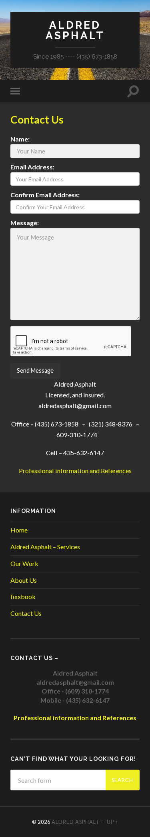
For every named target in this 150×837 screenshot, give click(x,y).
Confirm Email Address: (45, 195)
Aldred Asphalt (75, 30)
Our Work (24, 563)
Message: (24, 223)
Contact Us (26, 613)
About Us (23, 580)
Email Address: (32, 167)
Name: (20, 139)
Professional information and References (75, 470)
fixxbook (23, 596)
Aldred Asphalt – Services (45, 546)
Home (19, 530)
